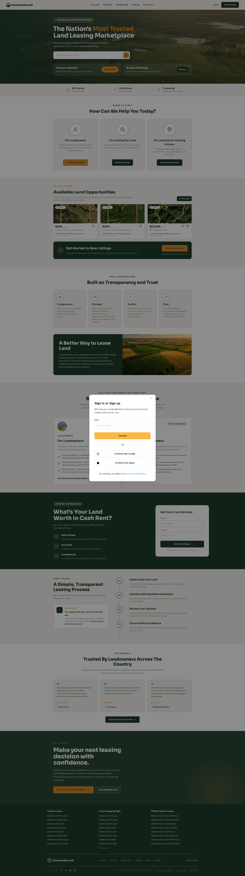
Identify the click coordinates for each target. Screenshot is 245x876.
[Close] (150, 398)
